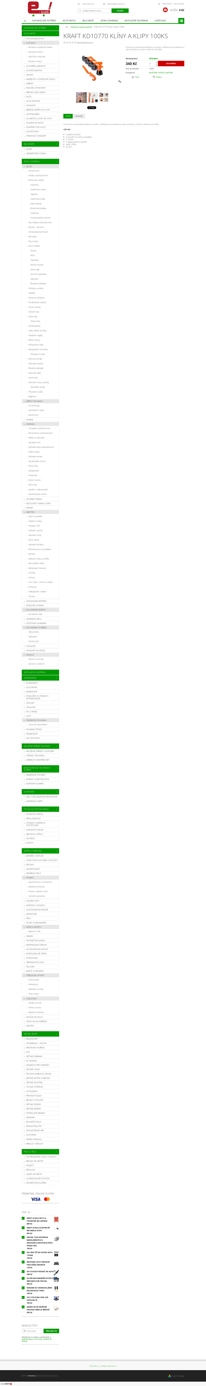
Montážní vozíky (38, 387)
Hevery (29, 74)
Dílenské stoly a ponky (38, 382)
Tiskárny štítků (34, 729)
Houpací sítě (34, 525)
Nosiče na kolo (34, 1017)
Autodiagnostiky (35, 38)
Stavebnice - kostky (36, 1043)
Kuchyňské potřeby (36, 627)
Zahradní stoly (34, 535)
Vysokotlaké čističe (37, 461)
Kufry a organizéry (36, 922)
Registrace (179, 4)
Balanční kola (33, 1121)
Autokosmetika (34, 70)
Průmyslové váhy (35, 344)
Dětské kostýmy (34, 1082)
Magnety (32, 396)
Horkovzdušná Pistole (38, 232)
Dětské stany (33, 1069)
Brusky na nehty (34, 1161)
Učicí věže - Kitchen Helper (40, 582)
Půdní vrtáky (34, 451)
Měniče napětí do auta (38, 109)
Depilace (30, 1169)
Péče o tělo (30, 1151)
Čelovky (30, 966)
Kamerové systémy (35, 775)
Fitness (30, 877)
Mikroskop (32, 691)
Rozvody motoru (35, 52)
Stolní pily (32, 316)
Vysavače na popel (35, 650)
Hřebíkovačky (34, 326)
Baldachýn (32, 1038)
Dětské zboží (30, 1034)
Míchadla (32, 236)
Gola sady (35, 269)
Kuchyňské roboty (36, 609)
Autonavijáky (33, 114)
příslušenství (33, 818)
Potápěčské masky (35, 940)
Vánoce (30, 654)
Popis (68, 116)
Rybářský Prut (33, 873)
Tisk (137, 77)
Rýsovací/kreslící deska (38, 1073)
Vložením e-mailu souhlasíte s (37, 1339)
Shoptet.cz (94, 1366)
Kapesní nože (34, 931)
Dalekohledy (33, 869)
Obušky (30, 1025)
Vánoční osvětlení (36, 663)
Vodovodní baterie (36, 601)
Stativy (29, 842)
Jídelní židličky (34, 1126)
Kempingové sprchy (36, 945)
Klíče (29, 96)
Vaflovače (32, 636)
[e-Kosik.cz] (38, 9)
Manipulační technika (38, 349)
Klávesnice (32, 683)
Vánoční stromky (36, 659)
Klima (29, 149)
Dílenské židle (34, 373)
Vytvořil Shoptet (177, 1376)
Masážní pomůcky (36, 886)
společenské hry (35, 1130)
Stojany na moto (35, 122)
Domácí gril (33, 641)
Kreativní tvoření (35, 1047)
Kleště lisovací (37, 264)
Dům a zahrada (109, 20)
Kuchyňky (31, 1134)
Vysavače (31, 105)
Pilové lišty (35, 321)
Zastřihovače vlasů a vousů (41, 1156)
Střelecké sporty (35, 975)
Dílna (29, 166)
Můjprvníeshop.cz (108, 1366)
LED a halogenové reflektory (42, 796)
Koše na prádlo (35, 516)
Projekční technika (36, 720)
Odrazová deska (34, 829)
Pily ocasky (33, 241)
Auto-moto (69, 20)
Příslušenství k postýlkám (39, 549)
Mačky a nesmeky (35, 971)
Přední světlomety (36, 92)
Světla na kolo (34, 1007)
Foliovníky (32, 475)
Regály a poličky (34, 1100)
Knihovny (32, 587)
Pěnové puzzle (34, 1095)
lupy (28, 716)
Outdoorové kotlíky (37, 949)
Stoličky (31, 572)
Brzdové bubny (35, 61)
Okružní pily (33, 311)
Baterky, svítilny (34, 856)
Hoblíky (31, 293)
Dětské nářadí (33, 1108)
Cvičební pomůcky (36, 896)
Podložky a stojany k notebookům (37, 697)
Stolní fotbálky (34, 1086)
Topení (29, 419)
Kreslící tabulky (34, 1143)
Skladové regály (35, 335)
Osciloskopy (34, 405)
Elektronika (30, 678)
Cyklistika (31, 998)
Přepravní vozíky (35, 391)
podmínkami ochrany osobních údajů (37, 1340)
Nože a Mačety (33, 927)
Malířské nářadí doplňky (37, 746)
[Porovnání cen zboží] (6, 1383)
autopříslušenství (36, 66)
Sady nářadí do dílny (37, 330)
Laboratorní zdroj (36, 410)
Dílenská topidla (35, 363)
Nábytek (30, 512)
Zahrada (30, 424)
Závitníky (35, 260)
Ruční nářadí (34, 246)
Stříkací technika (35, 755)
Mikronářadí (36, 203)
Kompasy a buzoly (35, 905)
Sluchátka (31, 687)
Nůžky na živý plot (36, 437)
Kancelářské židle (36, 563)
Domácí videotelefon (37, 779)
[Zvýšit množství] (156, 62)
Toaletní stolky (35, 521)
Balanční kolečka (36, 1012)
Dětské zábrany (34, 1056)
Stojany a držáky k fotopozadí (35, 824)
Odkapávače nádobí (37, 591)
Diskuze (79, 116)
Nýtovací (34, 279)
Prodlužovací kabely (37, 302)
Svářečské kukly (38, 199)
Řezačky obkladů (38, 283)
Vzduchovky (33, 979)
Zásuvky (30, 702)
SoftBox (30, 838)
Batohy (30, 864)
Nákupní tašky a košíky (38, 558)
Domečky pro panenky (37, 1065)
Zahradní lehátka (36, 544)
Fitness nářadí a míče (38, 891)
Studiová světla (34, 814)
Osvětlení (160, 20)
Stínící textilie (34, 480)
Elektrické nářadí (36, 180)
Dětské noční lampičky (38, 1078)
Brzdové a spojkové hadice (40, 47)
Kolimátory (33, 984)
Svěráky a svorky (35, 288)
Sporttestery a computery (40, 882)
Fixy (28, 1052)
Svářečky (35, 184)
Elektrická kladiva (38, 208)
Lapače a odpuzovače (38, 489)
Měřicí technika (34, 401)
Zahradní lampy (35, 456)
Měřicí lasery (34, 340)
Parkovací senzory (36, 135)
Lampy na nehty (34, 1174)
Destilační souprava (136, 20)
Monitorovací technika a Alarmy (37, 768)
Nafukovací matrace (37, 568)
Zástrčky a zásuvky (36, 56)
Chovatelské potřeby (44, 20)
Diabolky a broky (35, 989)
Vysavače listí (34, 442)
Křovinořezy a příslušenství (40, 433)
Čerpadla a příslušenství (39, 428)
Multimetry (33, 415)
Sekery (29, 507)
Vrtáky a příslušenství (38, 175)
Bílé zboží (88, 20)
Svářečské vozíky (38, 189)
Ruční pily (32, 484)
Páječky (34, 194)
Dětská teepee (33, 1104)
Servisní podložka (38, 274)
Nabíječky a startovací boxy (40, 79)
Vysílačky (31, 707)
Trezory (31, 596)
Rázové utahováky (35, 87)
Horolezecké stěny (36, 953)
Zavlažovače (33, 470)
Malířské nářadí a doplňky (40, 751)
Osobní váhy (32, 900)
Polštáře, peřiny (35, 530)
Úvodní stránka (25, 20)
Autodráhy (32, 1091)
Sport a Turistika (33, 850)
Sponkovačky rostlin (37, 494)
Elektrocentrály (35, 358)
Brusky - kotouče (36, 227)
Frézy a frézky (34, 307)
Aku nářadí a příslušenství (40, 222)
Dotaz (159, 77)
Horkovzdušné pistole (40, 217)
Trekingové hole (35, 962)
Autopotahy (32, 131)
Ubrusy (31, 577)
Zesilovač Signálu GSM (38, 503)
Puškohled (32, 958)
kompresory (33, 170)
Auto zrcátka (33, 101)
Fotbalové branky (35, 1113)
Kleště (33, 250)
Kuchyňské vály (35, 614)
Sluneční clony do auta (39, 118)
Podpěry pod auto (36, 127)
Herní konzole (34, 1139)
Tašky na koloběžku (36, 1021)
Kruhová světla (34, 834)
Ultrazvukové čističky (38, 1178)
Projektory (32, 733)
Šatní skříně (33, 540)
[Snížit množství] (156, 65)
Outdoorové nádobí (37, 909)
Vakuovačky (33, 631)
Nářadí (29, 83)
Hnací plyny (33, 993)
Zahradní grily (34, 619)
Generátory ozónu (36, 153)
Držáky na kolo (35, 1002)
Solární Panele (34, 499)
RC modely (31, 1060)
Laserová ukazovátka (37, 724)
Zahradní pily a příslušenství (41, 447)
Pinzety (30, 1165)
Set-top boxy (33, 738)
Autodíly (31, 43)
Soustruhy (33, 377)
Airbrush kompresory (37, 759)
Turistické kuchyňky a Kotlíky (41, 860)
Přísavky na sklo (38, 354)
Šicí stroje (31, 711)
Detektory (31, 914)
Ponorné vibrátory (36, 297)
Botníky (31, 554)
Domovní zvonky (35, 605)
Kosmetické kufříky (36, 1182)
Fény (28, 918)
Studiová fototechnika (36, 809)
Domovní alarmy (35, 783)
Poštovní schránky (36, 623)
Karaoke (30, 1117)
